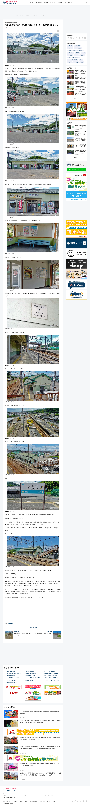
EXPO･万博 (78, 45)
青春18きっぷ (71, 52)
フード (81, 59)
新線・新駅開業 (78, 48)
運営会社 (26, 801)
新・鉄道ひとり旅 (76, 57)
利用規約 (21, 801)
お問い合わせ (42, 801)
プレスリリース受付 (51, 801)
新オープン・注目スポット (78, 50)
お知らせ (16, 801)
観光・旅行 (70, 48)
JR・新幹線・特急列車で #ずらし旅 (51, 680)
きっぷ (84, 52)
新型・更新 (70, 45)
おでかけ (76, 62)
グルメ (77, 55)
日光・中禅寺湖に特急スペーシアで (13, 673)
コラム (51, 2)
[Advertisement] (45, 10)
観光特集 (46, 2)
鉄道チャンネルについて (7, 801)
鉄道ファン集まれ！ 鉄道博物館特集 (51, 677)
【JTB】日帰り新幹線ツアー (31, 671)
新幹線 (82, 62)
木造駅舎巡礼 (13, 22)
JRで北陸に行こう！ (10, 675)
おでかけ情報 (38, 2)
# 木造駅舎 (10, 623)
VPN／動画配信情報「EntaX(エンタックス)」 (12, 797)
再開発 (70, 50)
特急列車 (82, 55)
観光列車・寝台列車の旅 (31, 673)
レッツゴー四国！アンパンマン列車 (32, 677)
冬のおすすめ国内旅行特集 (11, 682)
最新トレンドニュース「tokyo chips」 (11, 795)
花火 (69, 57)
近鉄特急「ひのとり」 (30, 680)
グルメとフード (70, 2)
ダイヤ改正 (70, 55)
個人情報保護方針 (33, 801)
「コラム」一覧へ (33, 627)
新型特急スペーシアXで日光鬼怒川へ (52, 673)
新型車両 (77, 52)
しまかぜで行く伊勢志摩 (11, 680)
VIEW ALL (76, 98)
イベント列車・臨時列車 (73, 59)
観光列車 (70, 62)
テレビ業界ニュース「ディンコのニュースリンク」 (31, 795)
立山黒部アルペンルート (11, 671)
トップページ (5, 15)
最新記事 (30, 2)
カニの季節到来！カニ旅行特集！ (13, 677)
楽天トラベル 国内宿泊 (50, 671)
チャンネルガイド (59, 2)
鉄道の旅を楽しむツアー (31, 675)
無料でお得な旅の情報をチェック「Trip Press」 (54, 795)
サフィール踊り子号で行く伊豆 (50, 675)
